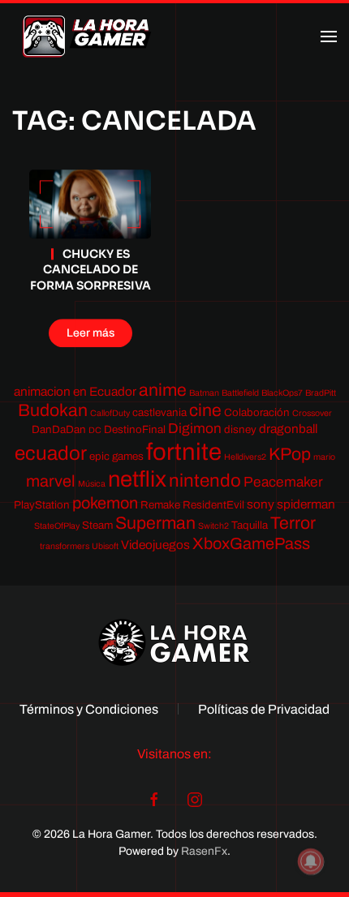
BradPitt (320, 392)
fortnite (184, 452)
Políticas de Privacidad (264, 709)
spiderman (306, 504)
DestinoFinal (135, 429)
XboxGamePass (251, 543)
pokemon (105, 503)
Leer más (90, 333)
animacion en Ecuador (75, 391)
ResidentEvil (213, 505)
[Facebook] (154, 799)
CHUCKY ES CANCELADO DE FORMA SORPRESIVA (90, 270)
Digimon (195, 428)
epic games (116, 456)
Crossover (312, 413)
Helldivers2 (245, 457)
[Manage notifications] (311, 861)
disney (240, 429)
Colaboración (257, 412)
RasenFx (204, 851)
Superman (155, 522)
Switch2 (213, 525)
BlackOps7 (282, 392)
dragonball (288, 429)
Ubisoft (105, 546)
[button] (329, 36)
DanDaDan (59, 429)
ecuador (51, 453)
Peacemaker (283, 482)
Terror (293, 522)
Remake (160, 505)
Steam (97, 525)
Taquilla (249, 525)
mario (324, 457)
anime (163, 389)
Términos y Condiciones (88, 709)
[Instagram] (195, 799)
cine (205, 410)
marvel (50, 481)
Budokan (53, 410)
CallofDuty (110, 413)
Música (92, 483)
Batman (204, 392)
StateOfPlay (57, 525)
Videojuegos (155, 545)
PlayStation (42, 505)
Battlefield (240, 392)
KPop (290, 453)
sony (260, 504)
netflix (137, 479)
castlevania (159, 412)
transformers (64, 546)
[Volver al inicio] (87, 36)
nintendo (205, 480)
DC (94, 430)
